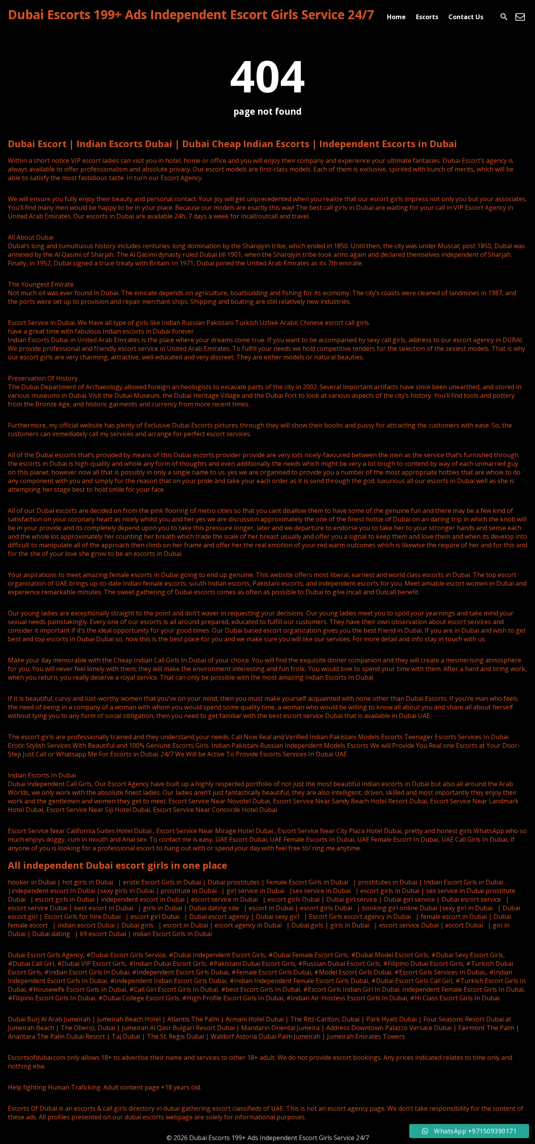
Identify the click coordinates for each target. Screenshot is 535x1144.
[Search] (504, 17)
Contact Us (465, 17)
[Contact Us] (520, 17)
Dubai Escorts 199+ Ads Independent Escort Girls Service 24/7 (191, 14)
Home (396, 17)
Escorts (427, 17)
